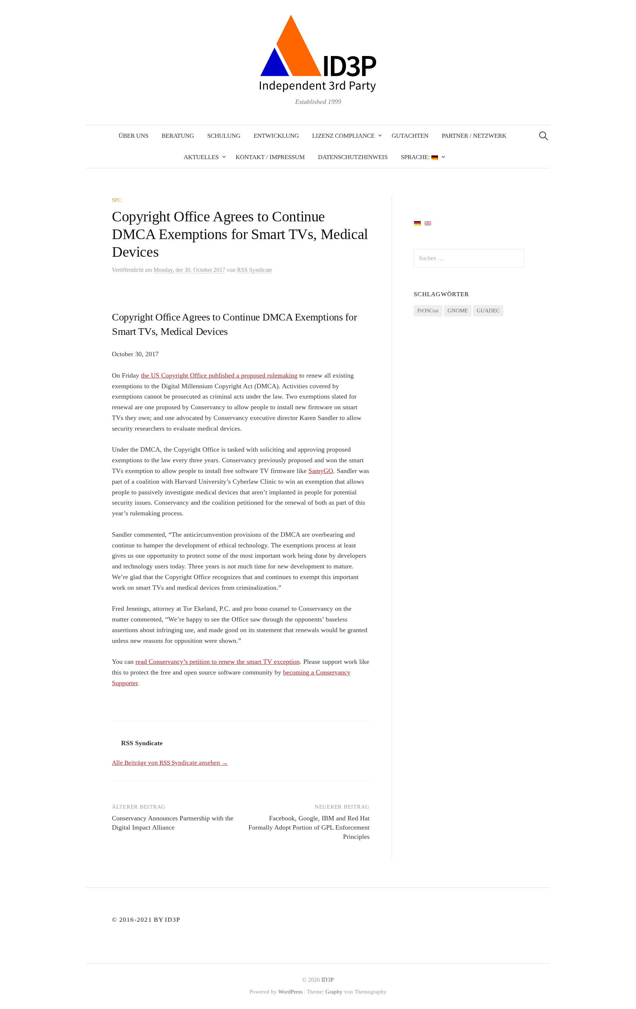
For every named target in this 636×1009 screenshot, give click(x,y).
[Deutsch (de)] (417, 222)
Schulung (223, 135)
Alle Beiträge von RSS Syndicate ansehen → (170, 762)
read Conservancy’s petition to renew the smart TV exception (217, 661)
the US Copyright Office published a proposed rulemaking (219, 375)
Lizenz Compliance (343, 135)
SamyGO (320, 470)
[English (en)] (427, 222)
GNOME (458, 310)
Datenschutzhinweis (353, 157)
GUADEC (488, 310)
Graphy (334, 992)
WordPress (290, 992)
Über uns (133, 135)
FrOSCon (428, 310)
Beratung (178, 135)
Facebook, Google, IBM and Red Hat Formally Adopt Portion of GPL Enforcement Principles (309, 827)
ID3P (327, 980)
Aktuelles (201, 157)
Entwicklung (276, 135)
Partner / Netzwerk (474, 135)
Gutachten (410, 135)
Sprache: (416, 157)
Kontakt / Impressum (270, 157)
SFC (116, 200)
